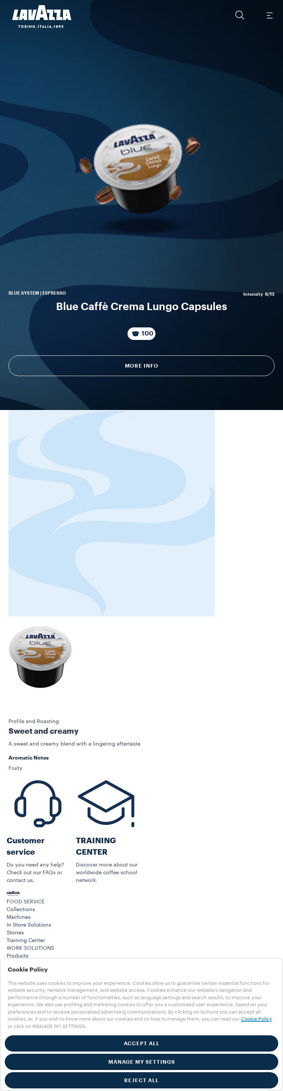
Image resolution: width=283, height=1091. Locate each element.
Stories (15, 932)
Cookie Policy (256, 1019)
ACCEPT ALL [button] (142, 1043)
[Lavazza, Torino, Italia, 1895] (37, 16)
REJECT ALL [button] (141, 1080)
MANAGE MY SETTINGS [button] (141, 1061)
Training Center (26, 940)
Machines (19, 917)
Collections (21, 909)
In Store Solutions (29, 925)
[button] (240, 15)
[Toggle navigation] (269, 15)
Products (17, 956)
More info (141, 365)
